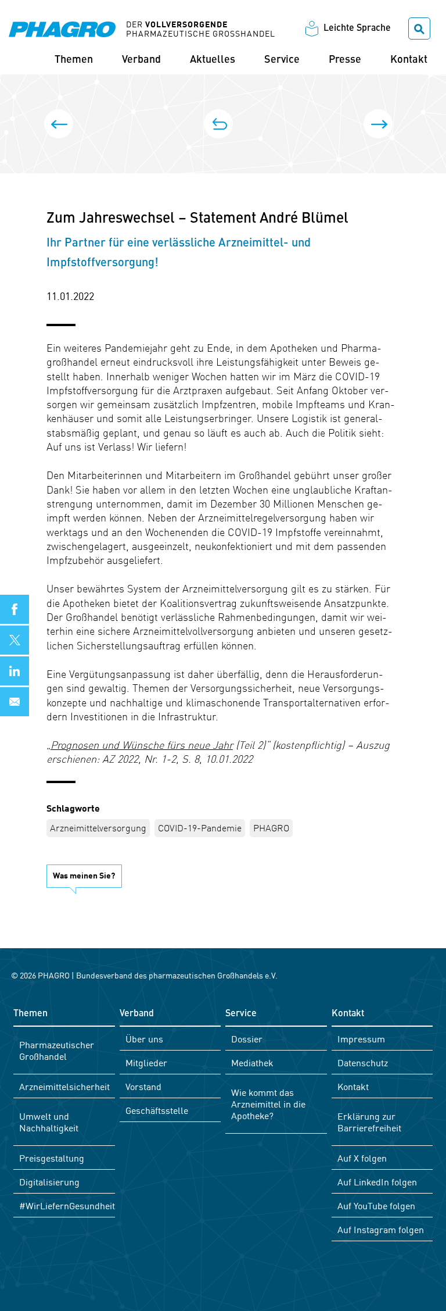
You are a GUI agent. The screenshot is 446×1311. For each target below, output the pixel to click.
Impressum (361, 1038)
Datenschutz (362, 1062)
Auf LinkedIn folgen (377, 1181)
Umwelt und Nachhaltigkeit (48, 1121)
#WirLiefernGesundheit (67, 1205)
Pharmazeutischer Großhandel (56, 1050)
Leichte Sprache (357, 28)
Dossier (246, 1038)
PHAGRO (271, 827)
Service (282, 60)
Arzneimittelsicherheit (64, 1086)
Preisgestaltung (51, 1157)
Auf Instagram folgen (380, 1229)
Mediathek (252, 1062)
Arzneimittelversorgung (98, 827)
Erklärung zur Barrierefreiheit (369, 1121)
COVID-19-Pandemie (200, 827)
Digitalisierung (49, 1181)
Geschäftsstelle (156, 1110)
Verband (141, 60)
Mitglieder (146, 1062)
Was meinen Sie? (84, 875)
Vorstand (143, 1086)
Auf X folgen (362, 1157)
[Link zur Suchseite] (419, 28)
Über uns (144, 1038)
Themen (74, 60)
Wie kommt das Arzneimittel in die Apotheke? (268, 1103)
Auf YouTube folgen (376, 1205)
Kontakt (408, 60)
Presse (345, 60)
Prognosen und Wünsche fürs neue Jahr (142, 744)
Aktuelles (212, 60)
